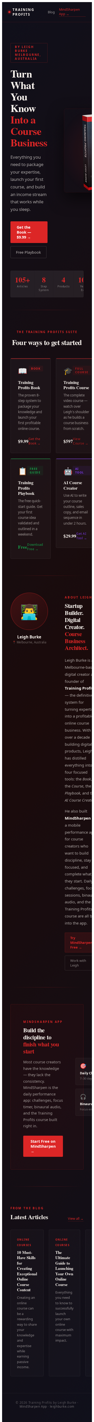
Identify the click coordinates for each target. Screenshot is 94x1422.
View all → (76, 1218)
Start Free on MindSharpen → (43, 1146)
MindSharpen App (33, 1406)
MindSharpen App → (69, 11)
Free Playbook (28, 252)
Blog (51, 12)
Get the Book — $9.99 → (24, 232)
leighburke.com (62, 1406)
